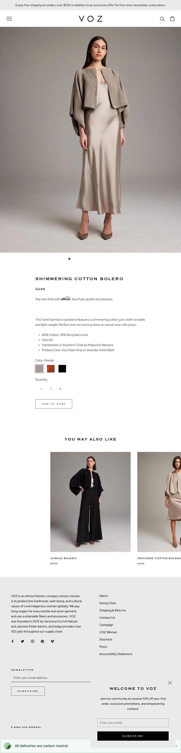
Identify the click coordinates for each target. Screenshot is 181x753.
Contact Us (107, 618)
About (103, 596)
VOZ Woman (108, 632)
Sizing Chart (107, 603)
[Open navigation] (9, 18)
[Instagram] (32, 641)
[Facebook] (12, 641)
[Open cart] (172, 18)
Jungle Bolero (63, 558)
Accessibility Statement (115, 654)
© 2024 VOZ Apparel (26, 727)
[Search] (162, 18)
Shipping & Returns (112, 610)
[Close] (170, 683)
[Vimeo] (52, 641)
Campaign (106, 625)
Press (103, 647)
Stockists (105, 639)
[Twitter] (22, 641)
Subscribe (133, 736)
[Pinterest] (42, 641)
